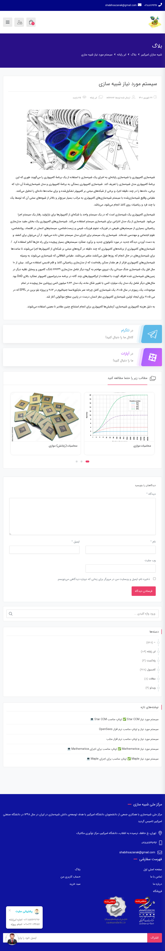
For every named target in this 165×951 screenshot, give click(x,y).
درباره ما (157, 884)
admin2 (110, 98)
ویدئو (153, 688)
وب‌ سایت (150, 560)
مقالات (152, 679)
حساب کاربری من (70, 876)
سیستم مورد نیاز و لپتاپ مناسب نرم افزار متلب (132, 739)
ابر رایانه (93, 98)
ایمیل (75, 541)
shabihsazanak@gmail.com (121, 5)
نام (153, 541)
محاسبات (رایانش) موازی (136, 446)
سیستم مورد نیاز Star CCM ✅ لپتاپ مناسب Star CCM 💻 (124, 719)
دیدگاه (151, 494)
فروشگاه (157, 891)
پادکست (151, 661)
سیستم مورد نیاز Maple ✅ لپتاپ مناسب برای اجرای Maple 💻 (123, 759)
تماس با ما (156, 876)
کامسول (151, 670)
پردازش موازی (69, 446)
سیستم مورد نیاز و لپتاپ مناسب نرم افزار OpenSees (129, 729)
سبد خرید (74, 884)
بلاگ (77, 869)
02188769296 (150, 5)
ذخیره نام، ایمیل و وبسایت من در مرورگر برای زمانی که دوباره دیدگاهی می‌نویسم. (103, 579)
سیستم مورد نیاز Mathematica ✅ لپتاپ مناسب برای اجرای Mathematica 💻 (113, 749)
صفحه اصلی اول (152, 869)
